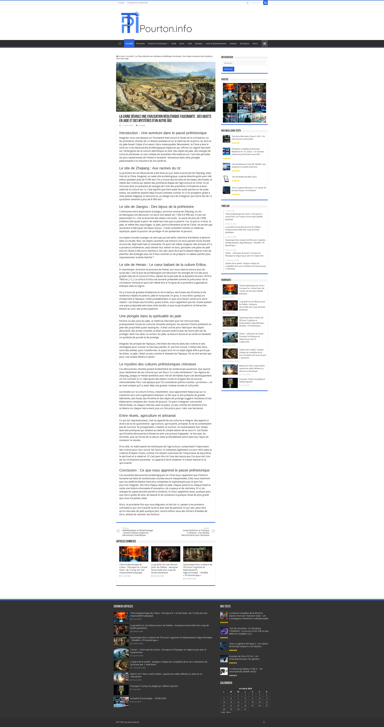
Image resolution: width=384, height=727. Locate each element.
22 (231, 706)
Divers (255, 43)
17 (245, 702)
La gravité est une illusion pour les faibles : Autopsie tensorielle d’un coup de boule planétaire (164, 568)
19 (259, 702)
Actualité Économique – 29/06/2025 (148, 698)
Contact (121, 3)
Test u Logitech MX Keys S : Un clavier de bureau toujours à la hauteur (248, 645)
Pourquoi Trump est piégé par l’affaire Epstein (154, 686)
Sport (181, 43)
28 (224, 709)
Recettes (198, 43)
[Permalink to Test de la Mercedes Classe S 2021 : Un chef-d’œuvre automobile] (226, 139)
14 (224, 702)
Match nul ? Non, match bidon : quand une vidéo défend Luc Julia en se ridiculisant (252, 368)
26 (259, 706)
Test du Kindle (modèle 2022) (244, 177)
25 (252, 706)
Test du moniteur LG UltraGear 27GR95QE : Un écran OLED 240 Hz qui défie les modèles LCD (248, 631)
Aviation (233, 43)
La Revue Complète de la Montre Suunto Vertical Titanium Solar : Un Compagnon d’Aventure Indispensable (248, 616)
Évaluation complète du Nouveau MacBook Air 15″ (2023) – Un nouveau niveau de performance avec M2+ (248, 151)
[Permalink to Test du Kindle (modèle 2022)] (226, 179)
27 (267, 706)
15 (231, 702)
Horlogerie (244, 43)
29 (231, 709)
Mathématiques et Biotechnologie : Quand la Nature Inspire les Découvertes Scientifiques (137, 531)
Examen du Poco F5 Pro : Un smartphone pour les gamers (244, 657)
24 (245, 706)
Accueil (120, 43)
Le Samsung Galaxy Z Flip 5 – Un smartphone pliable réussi (245, 670)
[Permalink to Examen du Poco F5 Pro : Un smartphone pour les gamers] (224, 658)
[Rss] (247, 3)
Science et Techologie (157, 43)
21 (224, 706)
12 (259, 698)
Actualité (129, 43)
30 (238, 709)
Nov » (228, 712)
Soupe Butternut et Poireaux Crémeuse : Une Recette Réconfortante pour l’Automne (195, 531)
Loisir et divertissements (216, 43)
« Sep (222, 712)
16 (238, 702)
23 (238, 706)
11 (252, 698)
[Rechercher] (265, 2)
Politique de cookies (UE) (137, 3)
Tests (190, 43)
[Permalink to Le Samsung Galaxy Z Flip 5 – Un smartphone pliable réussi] (224, 671)
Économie (140, 43)
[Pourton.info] (156, 22)
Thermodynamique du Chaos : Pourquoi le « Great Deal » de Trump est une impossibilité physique (133, 568)
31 (245, 709)
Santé (173, 43)
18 (252, 702)
